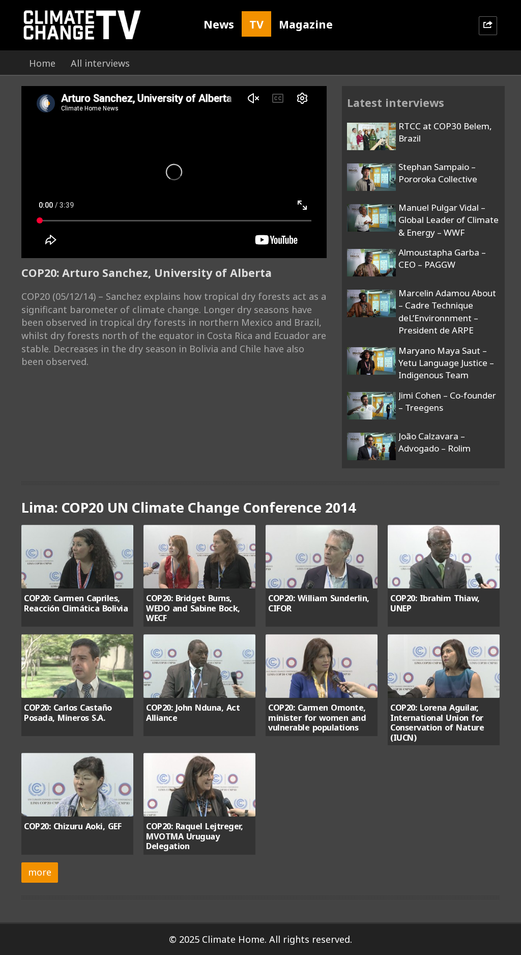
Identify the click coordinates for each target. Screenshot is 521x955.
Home (42, 63)
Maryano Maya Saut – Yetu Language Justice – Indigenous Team (446, 363)
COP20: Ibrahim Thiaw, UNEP (435, 603)
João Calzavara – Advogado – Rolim (434, 442)
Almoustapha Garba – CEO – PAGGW (442, 258)
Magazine (306, 24)
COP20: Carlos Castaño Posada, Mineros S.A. (68, 712)
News (219, 24)
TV (256, 24)
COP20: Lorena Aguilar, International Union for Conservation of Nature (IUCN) (437, 722)
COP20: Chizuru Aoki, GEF (72, 826)
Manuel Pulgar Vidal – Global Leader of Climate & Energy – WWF (448, 220)
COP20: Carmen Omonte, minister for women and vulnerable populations (317, 717)
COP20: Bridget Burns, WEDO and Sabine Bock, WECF (193, 608)
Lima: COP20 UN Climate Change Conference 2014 (188, 507)
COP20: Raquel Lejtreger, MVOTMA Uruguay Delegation (194, 836)
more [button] (39, 872)
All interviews (100, 63)
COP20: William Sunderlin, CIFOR (318, 603)
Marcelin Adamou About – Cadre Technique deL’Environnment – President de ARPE (447, 311)
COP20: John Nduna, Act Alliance (193, 712)
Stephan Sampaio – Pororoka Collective (437, 173)
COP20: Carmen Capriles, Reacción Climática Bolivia (76, 603)
